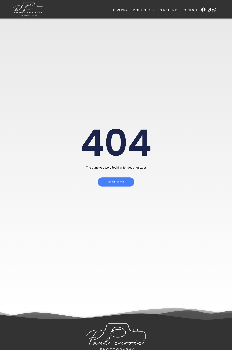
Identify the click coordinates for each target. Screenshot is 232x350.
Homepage (120, 10)
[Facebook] (203, 9)
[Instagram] (208, 9)
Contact (190, 10)
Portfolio (141, 10)
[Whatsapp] (214, 9)
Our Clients (168, 10)
